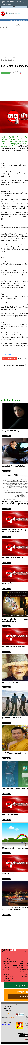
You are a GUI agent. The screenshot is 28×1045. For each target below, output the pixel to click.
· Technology (6, 959)
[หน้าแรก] (3, 24)
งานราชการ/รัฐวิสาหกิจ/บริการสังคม (13, 59)
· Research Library (8, 976)
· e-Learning (6, 963)
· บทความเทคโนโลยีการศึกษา (10, 961)
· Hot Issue (6, 974)
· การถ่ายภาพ (6, 972)
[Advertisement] (14, 930)
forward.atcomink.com (9, 354)
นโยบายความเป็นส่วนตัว (6, 4)
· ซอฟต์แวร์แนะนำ (7, 970)
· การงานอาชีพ (23, 976)
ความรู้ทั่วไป (13, 58)
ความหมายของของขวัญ (7, 365)
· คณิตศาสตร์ (22, 961)
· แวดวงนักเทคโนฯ (7, 981)
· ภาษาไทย (22, 968)
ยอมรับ (14, 6)
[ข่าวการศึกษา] (10, 24)
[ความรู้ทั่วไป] (4, 27)
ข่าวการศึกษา (4, 58)
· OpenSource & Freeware (10, 968)
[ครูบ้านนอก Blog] (18, 24)
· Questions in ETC (8, 978)
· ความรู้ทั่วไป (22, 959)
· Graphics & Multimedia (10, 965)
